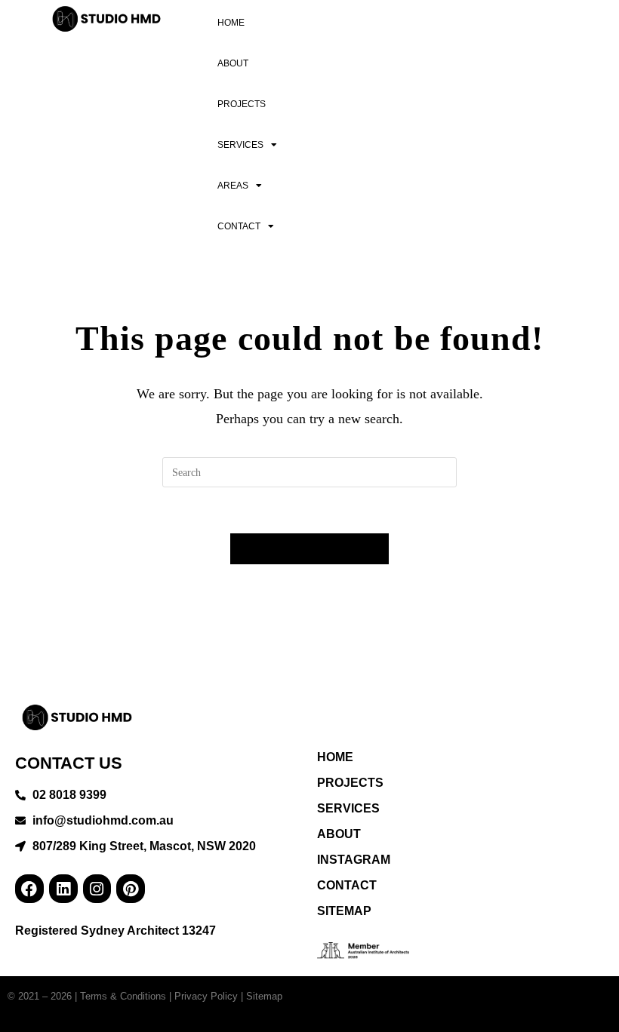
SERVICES (240, 145)
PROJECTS (241, 104)
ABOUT (232, 63)
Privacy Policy (206, 996)
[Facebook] (29, 888)
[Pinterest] (130, 888)
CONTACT (238, 226)
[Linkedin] (63, 888)
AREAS (232, 185)
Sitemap (264, 996)
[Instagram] (97, 888)
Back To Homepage (310, 548)
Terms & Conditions (123, 996)
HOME (231, 22)
